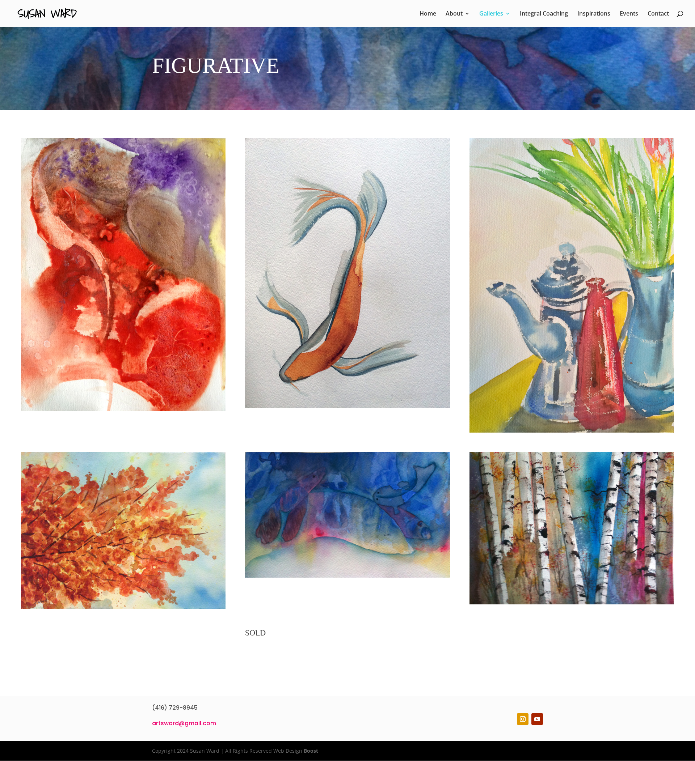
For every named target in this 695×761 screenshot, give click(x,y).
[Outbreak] (347, 406)
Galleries (491, 14)
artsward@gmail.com (184, 723)
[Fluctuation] (123, 607)
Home (428, 14)
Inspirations (593, 14)
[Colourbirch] (571, 602)
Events (629, 14)
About (454, 14)
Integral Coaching (544, 14)
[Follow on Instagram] (522, 719)
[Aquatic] (347, 575)
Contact (658, 14)
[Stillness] (571, 430)
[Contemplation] (123, 409)
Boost (311, 750)
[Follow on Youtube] (537, 719)
